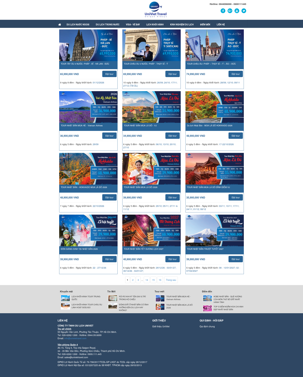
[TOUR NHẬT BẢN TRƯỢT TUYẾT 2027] (214, 235)
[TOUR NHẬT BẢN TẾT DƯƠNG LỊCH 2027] (151, 235)
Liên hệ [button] (221, 24)
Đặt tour (109, 73)
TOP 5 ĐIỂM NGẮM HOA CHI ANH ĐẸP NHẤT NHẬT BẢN (228, 308)
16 (160, 279)
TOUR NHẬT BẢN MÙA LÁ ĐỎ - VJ (140, 125)
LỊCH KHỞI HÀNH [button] (155, 24)
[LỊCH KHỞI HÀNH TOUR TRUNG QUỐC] (65, 298)
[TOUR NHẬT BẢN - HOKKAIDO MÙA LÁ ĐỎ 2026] (88, 173)
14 (147, 279)
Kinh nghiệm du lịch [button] (182, 24)
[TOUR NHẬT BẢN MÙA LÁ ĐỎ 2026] (151, 173)
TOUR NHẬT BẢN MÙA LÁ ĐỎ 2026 (140, 187)
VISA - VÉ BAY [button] (133, 24)
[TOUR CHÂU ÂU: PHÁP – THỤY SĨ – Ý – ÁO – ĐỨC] (214, 46)
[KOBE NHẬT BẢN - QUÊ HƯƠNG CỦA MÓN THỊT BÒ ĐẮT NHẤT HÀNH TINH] (207, 298)
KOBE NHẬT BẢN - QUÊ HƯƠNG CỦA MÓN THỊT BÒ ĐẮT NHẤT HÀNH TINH (228, 299)
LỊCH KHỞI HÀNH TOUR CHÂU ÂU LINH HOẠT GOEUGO (87, 306)
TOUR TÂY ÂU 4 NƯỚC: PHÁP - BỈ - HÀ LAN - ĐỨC (85, 63)
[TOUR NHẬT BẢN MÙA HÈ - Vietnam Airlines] (88, 111)
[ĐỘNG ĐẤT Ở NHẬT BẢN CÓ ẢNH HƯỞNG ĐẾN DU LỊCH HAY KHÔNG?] (112, 306)
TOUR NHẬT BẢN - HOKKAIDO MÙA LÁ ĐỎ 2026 (84, 187)
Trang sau (171, 279)
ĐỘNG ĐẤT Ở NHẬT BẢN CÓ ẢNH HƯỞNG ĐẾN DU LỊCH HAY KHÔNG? (134, 307)
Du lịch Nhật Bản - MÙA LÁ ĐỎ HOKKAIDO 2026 (209, 125)
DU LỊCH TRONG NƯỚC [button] (107, 24)
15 (153, 279)
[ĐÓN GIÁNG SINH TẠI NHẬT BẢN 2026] (88, 235)
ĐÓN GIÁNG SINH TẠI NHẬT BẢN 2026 (79, 248)
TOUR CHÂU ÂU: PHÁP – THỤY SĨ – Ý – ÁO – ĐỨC (211, 63)
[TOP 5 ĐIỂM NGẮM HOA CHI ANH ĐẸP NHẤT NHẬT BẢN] (207, 308)
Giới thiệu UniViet (160, 326)
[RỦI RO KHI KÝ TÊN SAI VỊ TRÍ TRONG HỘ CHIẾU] (112, 298)
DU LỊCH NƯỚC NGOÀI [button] (78, 24)
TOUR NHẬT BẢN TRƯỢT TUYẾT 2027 (205, 248)
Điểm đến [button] (205, 24)
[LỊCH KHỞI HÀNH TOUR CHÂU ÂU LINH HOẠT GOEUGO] (65, 306)
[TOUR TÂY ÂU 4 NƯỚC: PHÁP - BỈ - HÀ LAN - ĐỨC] (88, 46)
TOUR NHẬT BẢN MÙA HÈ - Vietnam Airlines (82, 125)
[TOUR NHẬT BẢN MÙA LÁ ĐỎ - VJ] (151, 111)
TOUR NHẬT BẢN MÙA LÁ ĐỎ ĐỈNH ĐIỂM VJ (208, 187)
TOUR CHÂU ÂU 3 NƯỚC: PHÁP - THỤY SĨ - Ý (146, 63)
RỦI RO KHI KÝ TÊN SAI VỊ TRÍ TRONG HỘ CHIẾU (132, 298)
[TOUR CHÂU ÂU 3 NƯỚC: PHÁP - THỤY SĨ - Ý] (151, 46)
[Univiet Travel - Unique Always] (155, 9)
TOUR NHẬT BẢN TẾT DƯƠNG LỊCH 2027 (143, 248)
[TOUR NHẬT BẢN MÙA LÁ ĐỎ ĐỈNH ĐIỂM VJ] (214, 173)
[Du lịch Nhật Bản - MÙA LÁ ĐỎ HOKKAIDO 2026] (214, 111)
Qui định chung (207, 326)
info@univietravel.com (75, 338)
